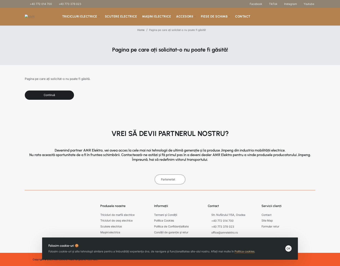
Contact (213, 206)
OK (288, 248)
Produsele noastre (113, 206)
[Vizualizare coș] (311, 17)
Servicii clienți (271, 206)
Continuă (49, 95)
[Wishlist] (301, 17)
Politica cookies (244, 251)
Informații (161, 206)
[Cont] (293, 17)
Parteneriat (168, 179)
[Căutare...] (283, 17)
